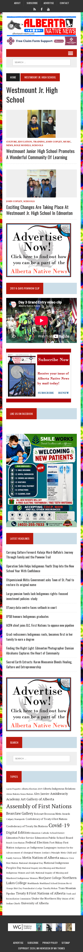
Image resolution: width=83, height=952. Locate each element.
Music (67, 141)
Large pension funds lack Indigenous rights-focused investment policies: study (37, 596)
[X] (34, 9)
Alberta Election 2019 (31, 788)
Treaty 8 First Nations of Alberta (40, 893)
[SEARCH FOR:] (41, 61)
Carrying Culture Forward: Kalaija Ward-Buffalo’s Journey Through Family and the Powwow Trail (39, 555)
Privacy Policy (50, 942)
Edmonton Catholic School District (47, 832)
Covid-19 (59, 825)
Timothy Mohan (50, 888)
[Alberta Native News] (41, 26)
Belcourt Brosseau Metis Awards (52, 814)
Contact (64, 3)
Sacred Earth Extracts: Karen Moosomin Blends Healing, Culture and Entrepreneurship (39, 664)
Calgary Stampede (15, 818)
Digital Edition (18, 832)
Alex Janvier (41, 794)
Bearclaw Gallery (19, 813)
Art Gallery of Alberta (37, 799)
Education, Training (31, 141)
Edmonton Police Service (20, 837)
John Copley (54, 141)
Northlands (33, 883)
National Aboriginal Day (31, 862)
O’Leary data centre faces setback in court (31, 607)
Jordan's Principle (51, 852)
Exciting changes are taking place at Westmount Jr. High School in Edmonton (39, 209)
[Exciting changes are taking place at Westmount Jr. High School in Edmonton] (41, 195)
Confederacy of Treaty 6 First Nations (46, 819)
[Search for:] (41, 758)
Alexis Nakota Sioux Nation (19, 794)
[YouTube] (48, 9)
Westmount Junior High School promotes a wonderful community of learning (40, 153)
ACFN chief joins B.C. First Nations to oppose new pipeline (40, 625)
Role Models (22, 145)
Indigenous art (22, 847)
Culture (11, 141)
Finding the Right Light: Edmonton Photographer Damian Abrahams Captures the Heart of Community (40, 650)
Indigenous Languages (43, 847)
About (17, 3)
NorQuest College (50, 878)
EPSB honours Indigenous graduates (27, 616)
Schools (37, 145)
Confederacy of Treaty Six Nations (27, 826)
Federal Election (37, 842)
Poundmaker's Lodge (32, 888)
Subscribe (32, 3)
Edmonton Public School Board (54, 837)
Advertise (49, 3)
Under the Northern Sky (46, 898)
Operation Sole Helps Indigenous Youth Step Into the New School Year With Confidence (40, 568)
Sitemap (66, 942)
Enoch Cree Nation (15, 842)
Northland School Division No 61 (56, 883)
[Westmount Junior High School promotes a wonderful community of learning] (41, 135)
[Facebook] (41, 9)
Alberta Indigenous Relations (59, 788)
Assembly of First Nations (39, 806)
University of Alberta (34, 903)
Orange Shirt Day (14, 888)
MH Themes (59, 948)
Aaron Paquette (13, 789)
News (9, 145)
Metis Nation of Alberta (40, 857)
